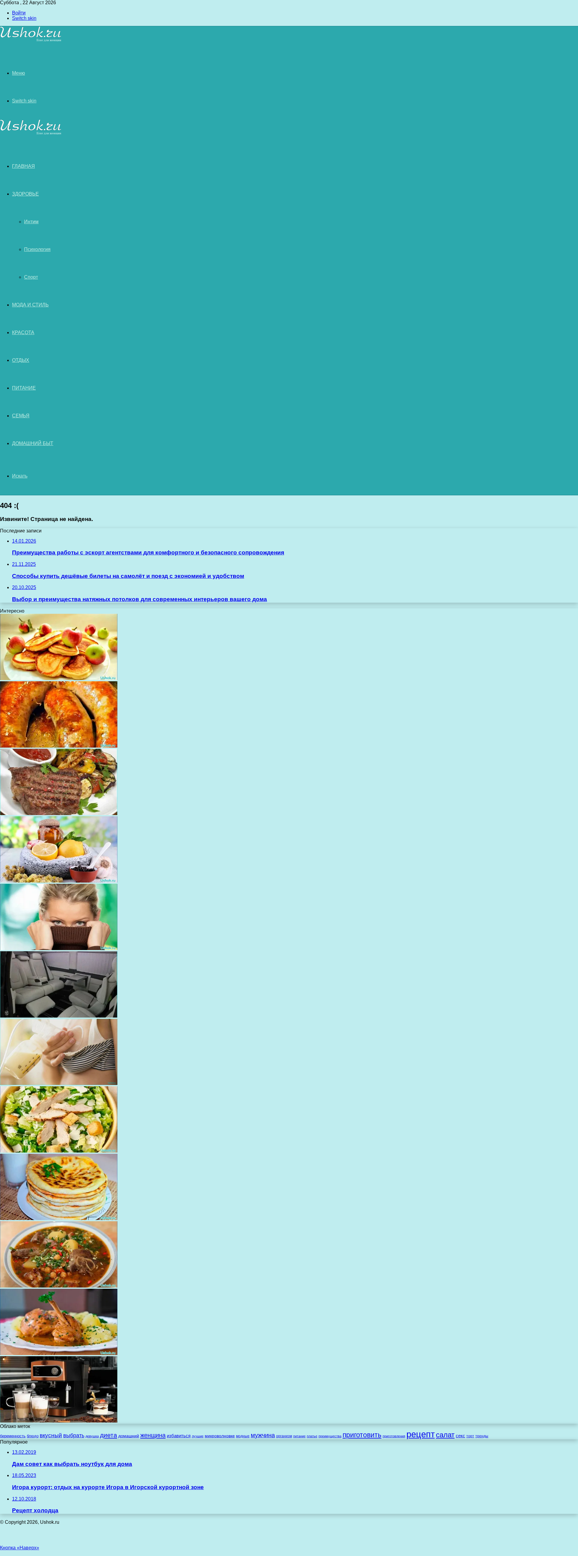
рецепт (420, 1434)
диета (108, 1435)
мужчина (263, 1435)
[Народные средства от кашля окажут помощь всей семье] (58, 880)
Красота (23, 332)
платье (312, 1436)
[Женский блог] (31, 40)
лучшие (198, 1436)
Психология (37, 249)
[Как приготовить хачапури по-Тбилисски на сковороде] (58, 1218)
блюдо (33, 1436)
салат (445, 1435)
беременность (13, 1436)
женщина (153, 1435)
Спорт (31, 277)
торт (470, 1436)
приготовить (362, 1435)
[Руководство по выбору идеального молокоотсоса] (58, 1083)
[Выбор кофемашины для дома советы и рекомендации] (58, 1420)
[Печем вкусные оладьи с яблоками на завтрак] (58, 678)
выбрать (73, 1435)
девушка (92, 1436)
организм (284, 1436)
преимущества (330, 1436)
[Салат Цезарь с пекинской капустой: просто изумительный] (58, 1150)
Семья (21, 415)
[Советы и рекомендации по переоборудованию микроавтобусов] (58, 1015)
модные (243, 1436)
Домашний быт (32, 443)
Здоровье (25, 193)
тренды (481, 1436)
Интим (31, 221)
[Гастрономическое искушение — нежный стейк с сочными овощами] (58, 813)
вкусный (51, 1435)
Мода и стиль (30, 304)
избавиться (179, 1435)
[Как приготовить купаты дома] (58, 745)
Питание (24, 388)
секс (460, 1435)
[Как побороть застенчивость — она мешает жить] (58, 948)
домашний (128, 1436)
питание (299, 1436)
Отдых (20, 360)
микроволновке (220, 1436)
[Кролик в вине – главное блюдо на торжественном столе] (58, 1353)
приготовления (394, 1436)
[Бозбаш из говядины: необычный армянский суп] (58, 1285)
